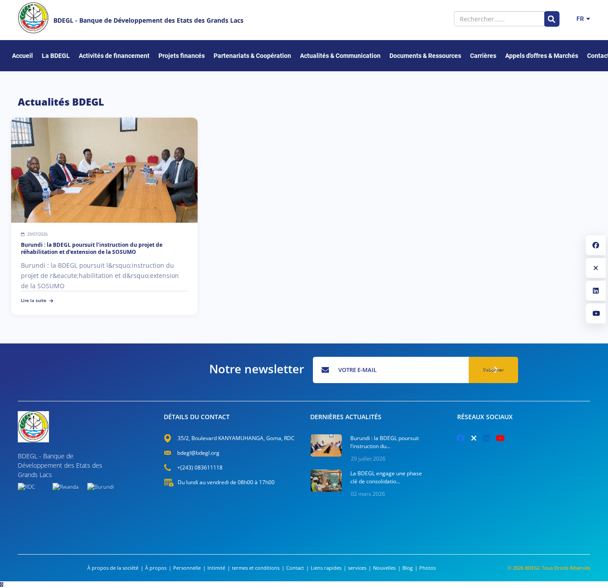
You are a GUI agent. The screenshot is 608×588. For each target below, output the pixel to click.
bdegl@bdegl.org (198, 453)
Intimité (216, 567)
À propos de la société (112, 567)
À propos (155, 567)
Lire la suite (33, 300)
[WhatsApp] (2, 584)
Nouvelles (384, 567)
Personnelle (187, 567)
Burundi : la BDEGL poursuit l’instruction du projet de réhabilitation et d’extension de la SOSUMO (91, 248)
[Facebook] (596, 245)
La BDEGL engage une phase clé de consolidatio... (386, 477)
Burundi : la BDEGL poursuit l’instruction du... (384, 442)
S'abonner (493, 370)
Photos (427, 567)
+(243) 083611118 (200, 467)
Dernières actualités (345, 416)
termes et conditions (256, 567)
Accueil (22, 55)
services (357, 567)
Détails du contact (197, 416)
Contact (295, 567)
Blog (407, 567)
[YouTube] (596, 313)
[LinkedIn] (596, 291)
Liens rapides (326, 567)
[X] (596, 268)
